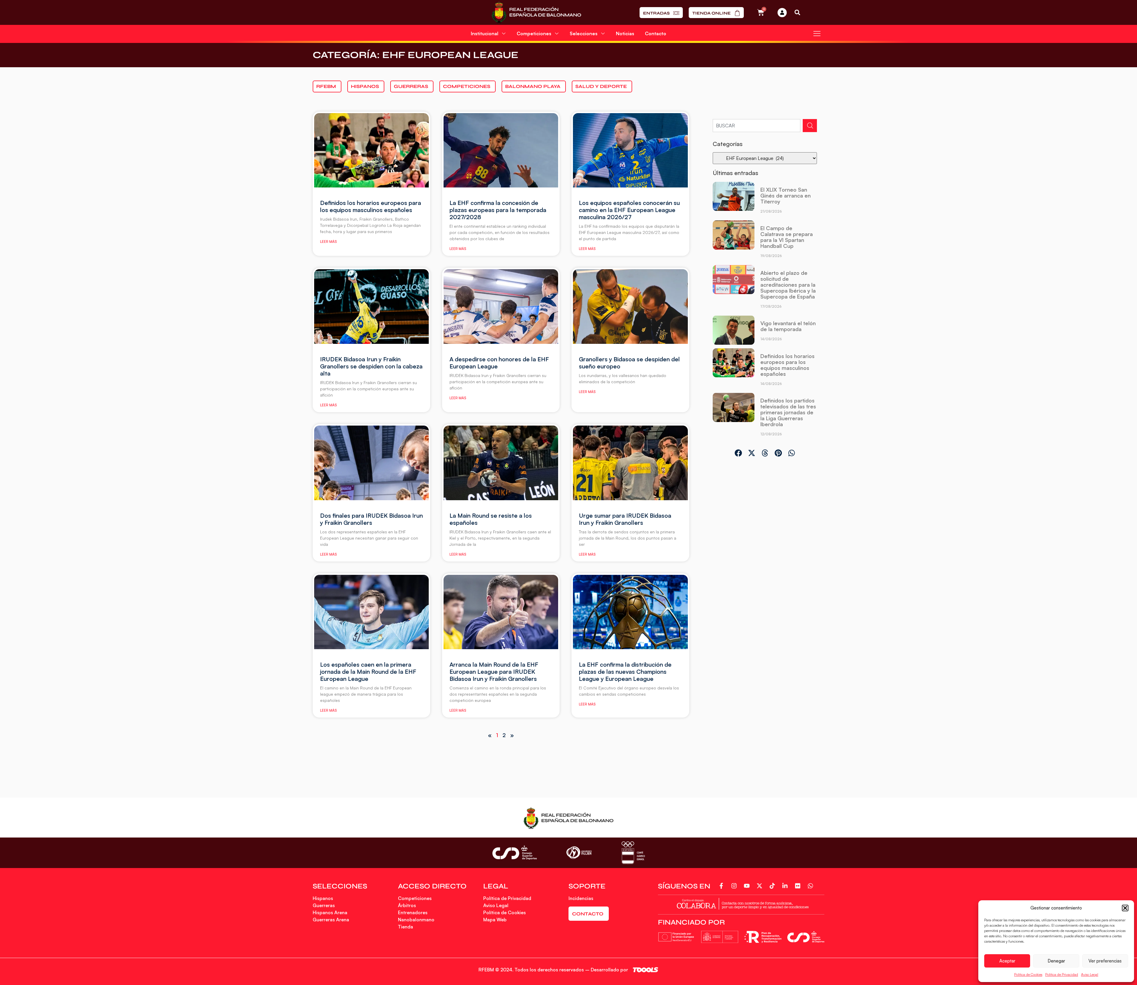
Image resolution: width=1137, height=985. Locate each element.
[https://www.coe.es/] (633, 852)
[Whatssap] (811, 886)
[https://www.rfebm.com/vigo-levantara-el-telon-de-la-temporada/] (733, 330)
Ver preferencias (1105, 961)
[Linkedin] (786, 886)
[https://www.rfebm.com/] (536, 12)
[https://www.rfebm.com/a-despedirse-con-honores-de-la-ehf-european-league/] (501, 306)
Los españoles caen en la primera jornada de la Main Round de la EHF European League (368, 671)
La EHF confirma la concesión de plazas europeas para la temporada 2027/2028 (497, 210)
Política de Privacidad (1061, 974)
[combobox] (756, 125)
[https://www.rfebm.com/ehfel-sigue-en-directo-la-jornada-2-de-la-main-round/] (501, 463)
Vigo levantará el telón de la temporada (788, 326)
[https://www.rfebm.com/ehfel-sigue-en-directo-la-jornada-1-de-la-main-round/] (371, 612)
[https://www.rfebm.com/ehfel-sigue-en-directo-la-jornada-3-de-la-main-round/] (630, 306)
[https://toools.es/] (645, 969)
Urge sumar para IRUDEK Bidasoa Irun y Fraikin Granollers (625, 519)
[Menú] (817, 33)
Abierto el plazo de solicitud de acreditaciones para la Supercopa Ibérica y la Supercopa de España (788, 284)
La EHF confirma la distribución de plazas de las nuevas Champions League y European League (625, 671)
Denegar (1056, 961)
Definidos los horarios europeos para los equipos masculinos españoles (370, 206)
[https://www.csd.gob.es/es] (514, 852)
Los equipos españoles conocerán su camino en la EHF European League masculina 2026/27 (629, 210)
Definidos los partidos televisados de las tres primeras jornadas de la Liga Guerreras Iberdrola (788, 412)
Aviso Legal (1089, 974)
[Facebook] (722, 886)
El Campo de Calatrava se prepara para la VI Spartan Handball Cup (786, 237)
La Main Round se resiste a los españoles (490, 519)
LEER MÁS (328, 241)
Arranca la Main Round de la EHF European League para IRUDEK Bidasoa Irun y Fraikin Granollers (493, 671)
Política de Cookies (1028, 974)
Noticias (625, 33)
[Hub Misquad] (782, 12)
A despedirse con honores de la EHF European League (499, 362)
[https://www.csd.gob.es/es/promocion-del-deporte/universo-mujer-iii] (579, 852)
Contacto (655, 33)
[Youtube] (748, 886)
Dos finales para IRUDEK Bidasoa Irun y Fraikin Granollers (371, 519)
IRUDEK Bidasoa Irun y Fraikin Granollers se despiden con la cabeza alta (371, 366)
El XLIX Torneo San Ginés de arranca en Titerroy (785, 195)
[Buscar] (810, 125)
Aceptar (1007, 961)
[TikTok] (773, 886)
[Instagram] (735, 886)
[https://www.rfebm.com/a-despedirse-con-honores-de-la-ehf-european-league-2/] (371, 306)
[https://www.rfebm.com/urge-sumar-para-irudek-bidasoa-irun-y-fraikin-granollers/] (630, 463)
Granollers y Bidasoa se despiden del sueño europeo (629, 362)
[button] (1125, 908)
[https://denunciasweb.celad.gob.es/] (741, 903)
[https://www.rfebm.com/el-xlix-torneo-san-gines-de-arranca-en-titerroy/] (733, 200)
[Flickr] (799, 886)
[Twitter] (760, 886)
